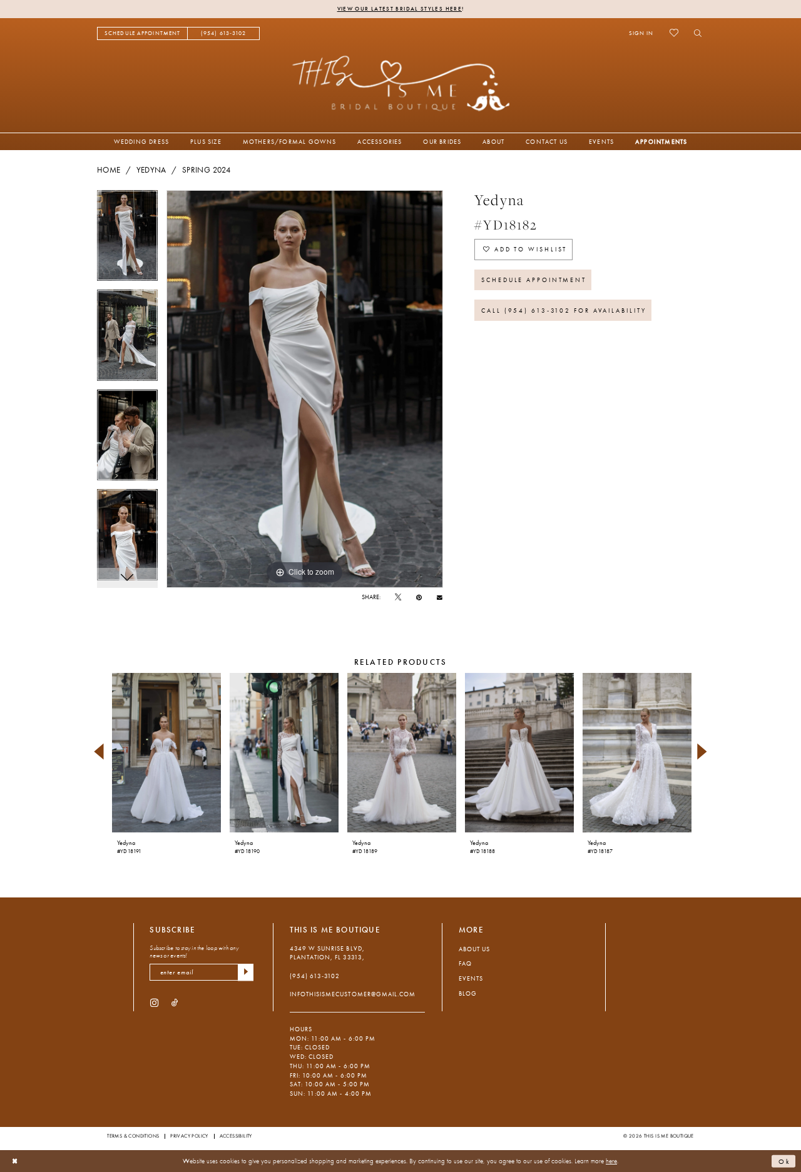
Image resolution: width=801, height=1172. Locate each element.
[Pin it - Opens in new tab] (419, 598)
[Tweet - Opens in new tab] (398, 598)
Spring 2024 (206, 170)
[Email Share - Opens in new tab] (439, 597)
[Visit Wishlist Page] (673, 33)
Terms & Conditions (133, 1136)
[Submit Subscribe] (245, 972)
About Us (474, 949)
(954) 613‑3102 (315, 976)
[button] (641, 33)
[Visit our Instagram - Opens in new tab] (154, 1002)
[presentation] (166, 752)
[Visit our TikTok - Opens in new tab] (175, 1002)
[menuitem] (142, 33)
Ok (784, 1160)
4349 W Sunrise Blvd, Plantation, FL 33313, (327, 953)
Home (108, 170)
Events (471, 978)
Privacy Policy (189, 1136)
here (611, 1160)
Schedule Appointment (533, 280)
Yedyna (151, 170)
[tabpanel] (127, 240)
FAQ (465, 963)
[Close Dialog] (15, 1161)
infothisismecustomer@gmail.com (353, 994)
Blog (468, 993)
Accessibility (236, 1136)
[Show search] (695, 33)
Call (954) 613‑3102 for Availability (563, 310)
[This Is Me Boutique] (401, 83)
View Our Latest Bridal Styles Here (399, 9)
